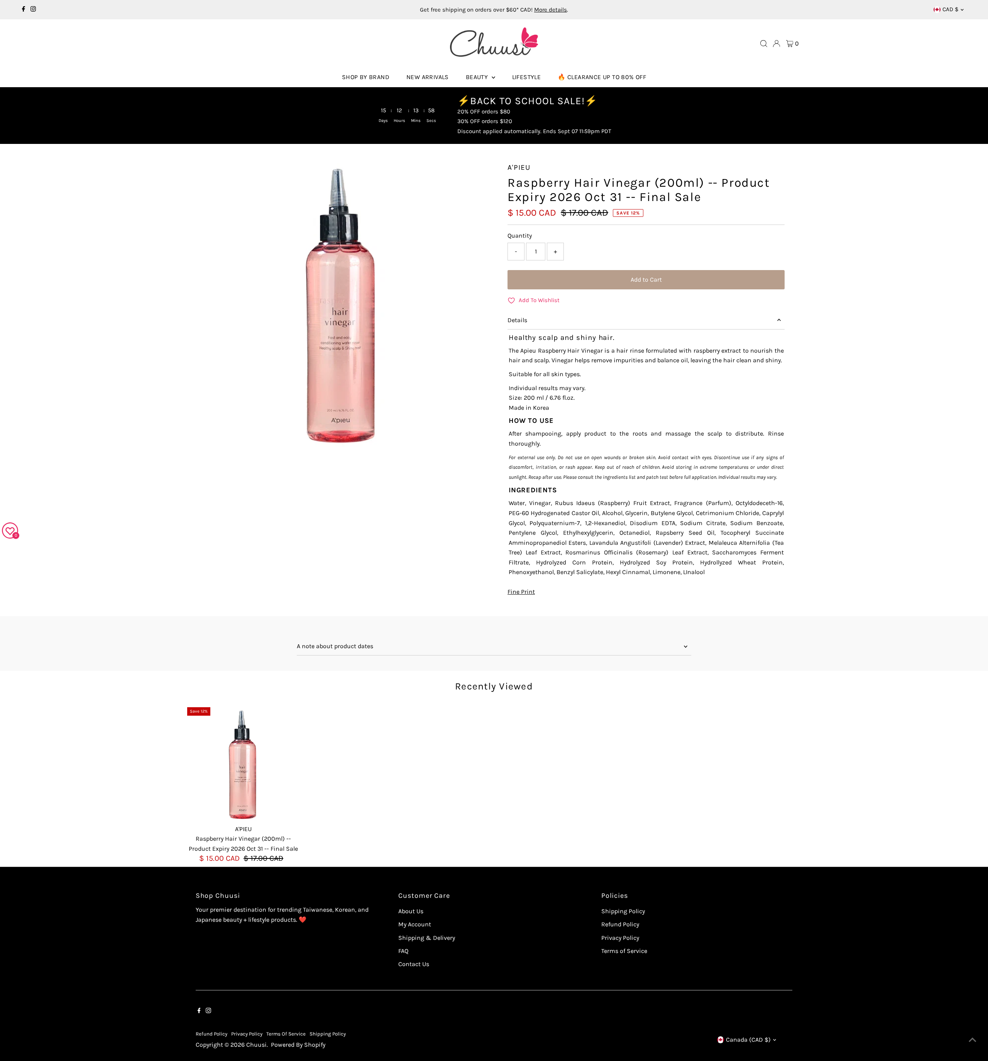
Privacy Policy (620, 937)
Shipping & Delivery (426, 937)
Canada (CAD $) (748, 1039)
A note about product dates (335, 646)
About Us (410, 911)
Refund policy (211, 1034)
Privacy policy (246, 1034)
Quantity (520, 235)
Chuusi (256, 1044)
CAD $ (950, 9)
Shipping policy (328, 1034)
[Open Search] (763, 43)
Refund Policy (620, 924)
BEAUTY (478, 77)
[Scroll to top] (972, 1039)
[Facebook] (23, 9)
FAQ (403, 951)
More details (550, 9)
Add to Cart (646, 279)
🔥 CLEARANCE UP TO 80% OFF (602, 77)
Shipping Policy (623, 911)
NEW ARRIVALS (427, 77)
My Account (414, 924)
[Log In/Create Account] (776, 43)
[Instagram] (33, 9)
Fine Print (521, 592)
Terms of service (286, 1034)
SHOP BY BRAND (365, 77)
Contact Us (413, 964)
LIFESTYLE (526, 77)
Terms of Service (624, 951)
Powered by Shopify (298, 1044)
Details (517, 320)
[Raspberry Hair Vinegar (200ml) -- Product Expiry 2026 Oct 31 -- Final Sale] (243, 763)
